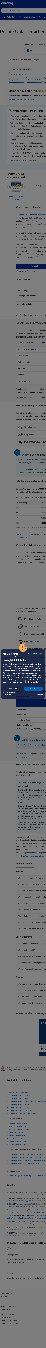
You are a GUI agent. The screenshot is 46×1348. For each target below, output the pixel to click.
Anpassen (13, 688)
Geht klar (33, 688)
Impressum (40, 695)
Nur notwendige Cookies (35, 653)
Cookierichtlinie (7, 695)
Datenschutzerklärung (9, 693)
